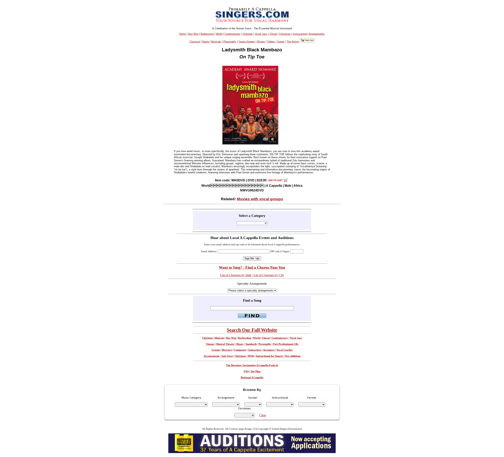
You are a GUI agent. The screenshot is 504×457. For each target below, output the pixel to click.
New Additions (293, 356)
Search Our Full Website (252, 329)
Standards (251, 344)
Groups (216, 350)
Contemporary (232, 33)
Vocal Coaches (284, 350)
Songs (280, 41)
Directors (227, 350)
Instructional (300, 33)
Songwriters (254, 350)
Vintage (210, 344)
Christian (248, 33)
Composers (240, 350)
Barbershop (207, 33)
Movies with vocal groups (260, 199)
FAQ (246, 371)
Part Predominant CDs (285, 344)
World (219, 33)
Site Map (255, 371)
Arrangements (317, 33)
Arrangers (269, 350)
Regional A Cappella (252, 377)
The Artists (293, 41)
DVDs (251, 356)
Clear (262, 415)
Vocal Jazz (261, 33)
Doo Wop (193, 33)
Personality (229, 41)
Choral (273, 33)
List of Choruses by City (269, 275)
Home (182, 33)
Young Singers (246, 41)
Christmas (285, 33)
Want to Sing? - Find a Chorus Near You (252, 267)
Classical (194, 41)
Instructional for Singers (269, 356)
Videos (271, 41)
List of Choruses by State (235, 275)
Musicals (216, 41)
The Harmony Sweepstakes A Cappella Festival (252, 365)
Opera (205, 41)
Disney (261, 41)
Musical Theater (225, 344)
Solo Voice (227, 356)
